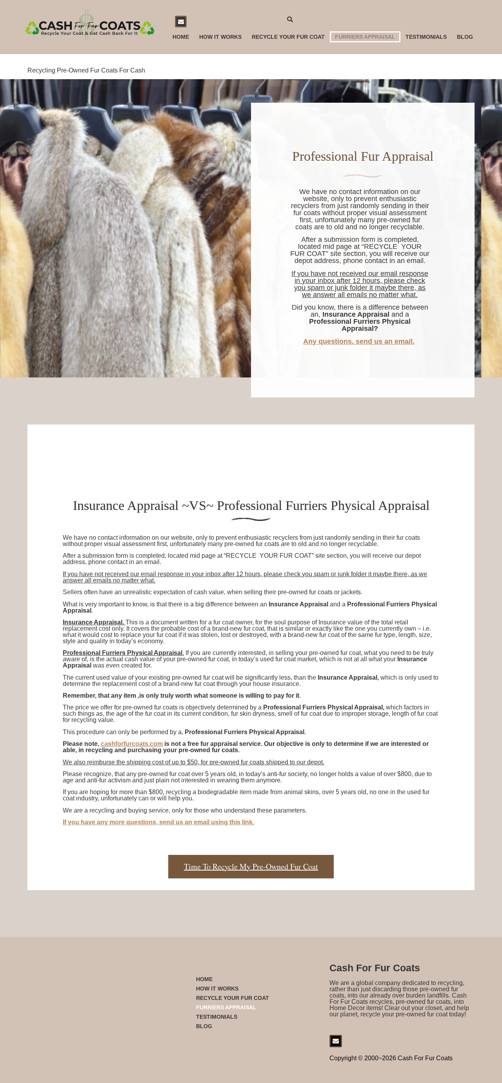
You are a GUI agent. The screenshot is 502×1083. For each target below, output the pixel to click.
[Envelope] (181, 21)
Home (181, 37)
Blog (465, 37)
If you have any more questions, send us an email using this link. (158, 822)
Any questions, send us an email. (359, 341)
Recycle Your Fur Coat (288, 37)
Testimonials (426, 37)
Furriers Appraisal (365, 37)
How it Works (220, 37)
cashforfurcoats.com (132, 743)
